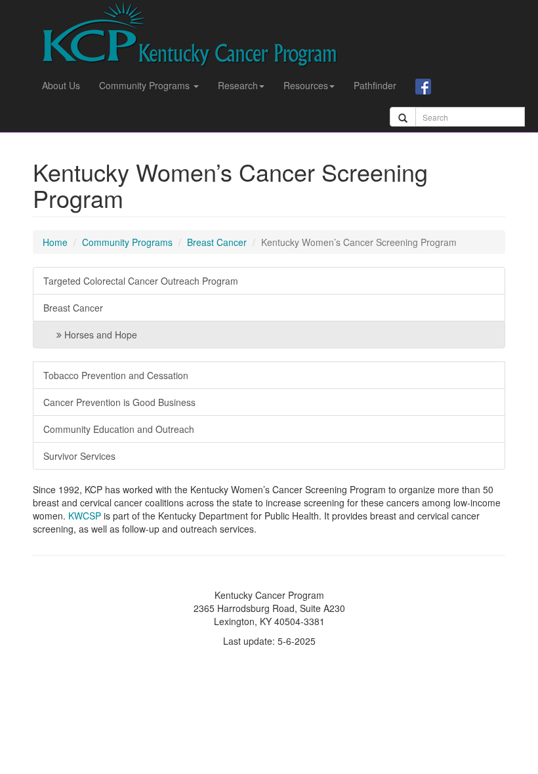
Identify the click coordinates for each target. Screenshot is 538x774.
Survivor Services (79, 455)
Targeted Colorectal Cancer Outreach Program (140, 280)
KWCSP (84, 515)
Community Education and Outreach (118, 429)
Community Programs (145, 85)
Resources (305, 85)
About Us (61, 85)
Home (55, 242)
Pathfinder (375, 85)
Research (238, 85)
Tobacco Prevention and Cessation (115, 375)
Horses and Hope (99, 334)
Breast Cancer (217, 242)
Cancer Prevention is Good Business (119, 402)
